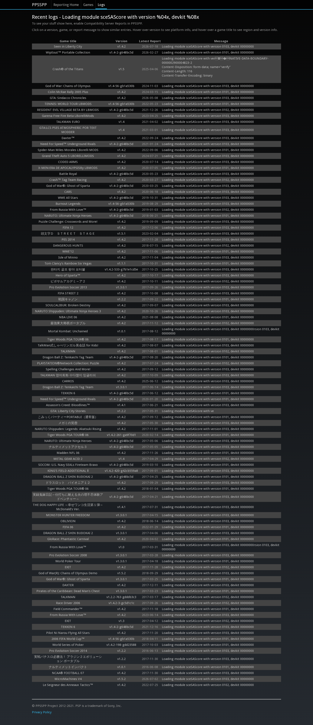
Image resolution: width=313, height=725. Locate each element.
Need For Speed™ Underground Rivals (68, 144)
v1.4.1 (121, 405)
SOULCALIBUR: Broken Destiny (68, 305)
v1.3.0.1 (121, 287)
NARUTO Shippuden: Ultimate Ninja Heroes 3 (68, 311)
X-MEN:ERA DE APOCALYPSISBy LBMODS (68, 168)
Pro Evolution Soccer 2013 (68, 287)
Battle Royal (68, 174)
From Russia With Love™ (68, 210)
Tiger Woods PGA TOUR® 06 (68, 339)
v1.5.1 (121, 233)
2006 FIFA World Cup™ (68, 639)
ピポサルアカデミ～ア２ (68, 281)
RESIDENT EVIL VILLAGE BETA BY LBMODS (68, 110)
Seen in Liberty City (68, 46)
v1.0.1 (121, 331)
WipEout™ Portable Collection (68, 52)
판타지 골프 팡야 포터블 (68, 269)
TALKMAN (68, 351)
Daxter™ (68, 138)
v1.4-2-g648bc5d (121, 52)
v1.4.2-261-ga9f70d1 (121, 435)
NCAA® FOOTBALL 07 (68, 673)
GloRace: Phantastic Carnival (68, 539)
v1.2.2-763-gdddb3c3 (121, 597)
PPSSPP (39, 4)
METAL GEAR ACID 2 (67, 459)
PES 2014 (68, 239)
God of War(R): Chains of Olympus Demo (68, 573)
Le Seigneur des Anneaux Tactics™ (68, 685)
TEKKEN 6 (68, 393)
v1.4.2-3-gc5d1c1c (121, 603)
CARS (68, 192)
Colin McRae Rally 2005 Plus (68, 92)
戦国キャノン (68, 299)
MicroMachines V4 (68, 679)
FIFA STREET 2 (68, 293)
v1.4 (121, 122)
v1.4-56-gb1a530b (121, 86)
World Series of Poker (68, 645)
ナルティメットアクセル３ (68, 447)
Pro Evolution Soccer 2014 (68, 651)
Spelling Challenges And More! (68, 369)
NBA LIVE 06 (68, 317)
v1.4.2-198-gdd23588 (121, 645)
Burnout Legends (68, 204)
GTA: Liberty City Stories (68, 411)
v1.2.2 (121, 299)
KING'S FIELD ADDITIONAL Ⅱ (68, 471)
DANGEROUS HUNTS (68, 245)
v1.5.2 (121, 573)
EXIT (68, 567)
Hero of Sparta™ (68, 275)
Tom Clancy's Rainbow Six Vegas (68, 263)
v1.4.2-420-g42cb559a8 (121, 471)
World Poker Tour (68, 561)
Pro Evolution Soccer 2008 (68, 555)
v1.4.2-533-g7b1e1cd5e (121, 269)
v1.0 (121, 547)
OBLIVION (68, 521)
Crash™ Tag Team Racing (68, 180)
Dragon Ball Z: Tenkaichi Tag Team (68, 357)
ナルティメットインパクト (68, 667)
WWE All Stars (68, 198)
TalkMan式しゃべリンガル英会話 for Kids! (68, 345)
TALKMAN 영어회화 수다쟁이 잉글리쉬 (68, 375)
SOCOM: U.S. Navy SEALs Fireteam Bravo (68, 465)
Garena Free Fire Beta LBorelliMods (68, 116)
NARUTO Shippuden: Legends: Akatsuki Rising (68, 429)
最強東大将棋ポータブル (68, 323)
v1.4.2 (121, 46)
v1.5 (121, 69)
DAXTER (68, 585)
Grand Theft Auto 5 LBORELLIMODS (68, 156)
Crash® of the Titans (68, 69)
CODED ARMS (68, 162)
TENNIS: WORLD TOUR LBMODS (68, 104)
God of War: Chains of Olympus (67, 86)
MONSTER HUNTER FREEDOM (68, 515)
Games (88, 5)
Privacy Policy (42, 712)
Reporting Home (66, 5)
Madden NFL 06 (68, 453)
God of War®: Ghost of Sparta (68, 186)
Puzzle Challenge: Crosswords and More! (68, 222)
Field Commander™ (67, 609)
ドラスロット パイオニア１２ (68, 483)
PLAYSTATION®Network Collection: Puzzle (68, 363)
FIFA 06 (68, 527)
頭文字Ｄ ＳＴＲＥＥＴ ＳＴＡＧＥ (68, 233)
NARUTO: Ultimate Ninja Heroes (68, 216)
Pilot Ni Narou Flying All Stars (68, 633)
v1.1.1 (121, 263)
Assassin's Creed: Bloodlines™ (68, 405)
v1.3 (121, 621)
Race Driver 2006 (68, 603)
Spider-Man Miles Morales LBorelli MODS (68, 150)
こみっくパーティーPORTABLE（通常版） (68, 417)
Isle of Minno (68, 257)
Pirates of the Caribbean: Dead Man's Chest (68, 591)
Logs (101, 5)
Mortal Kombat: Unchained (68, 331)
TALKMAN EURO (68, 122)
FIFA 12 (68, 228)
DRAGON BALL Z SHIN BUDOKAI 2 (68, 477)
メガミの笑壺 (68, 423)
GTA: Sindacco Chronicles (68, 98)
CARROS (68, 381)
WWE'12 (68, 251)
